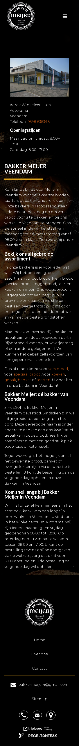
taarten (43, 380)
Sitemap (39, 699)
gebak (10, 380)
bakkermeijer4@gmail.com (43, 685)
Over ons (39, 654)
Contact (39, 668)
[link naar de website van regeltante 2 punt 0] (39, 737)
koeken (58, 374)
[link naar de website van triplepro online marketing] (39, 730)
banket (24, 380)
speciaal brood (27, 374)
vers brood (58, 369)
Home (39, 640)
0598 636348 (38, 122)
